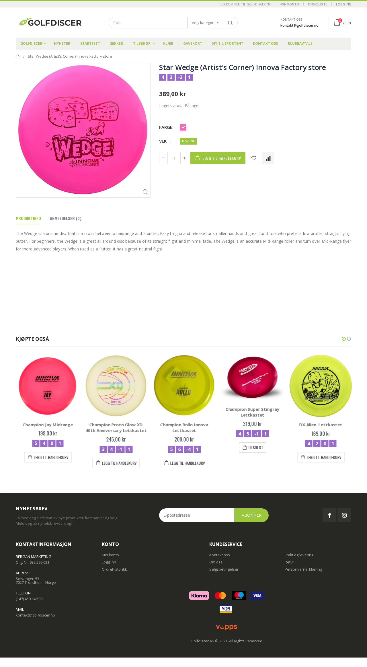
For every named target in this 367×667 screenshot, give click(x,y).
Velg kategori (203, 22)
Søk (230, 22)
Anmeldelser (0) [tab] (65, 218)
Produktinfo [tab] (28, 218)
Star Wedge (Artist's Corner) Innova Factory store (242, 67)
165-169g (188, 141)
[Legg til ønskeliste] (254, 158)
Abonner (251, 515)
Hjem (18, 56)
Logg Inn (343, 4)
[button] (343, 338)
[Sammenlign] (268, 158)
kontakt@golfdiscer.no (299, 25)
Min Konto (289, 4)
